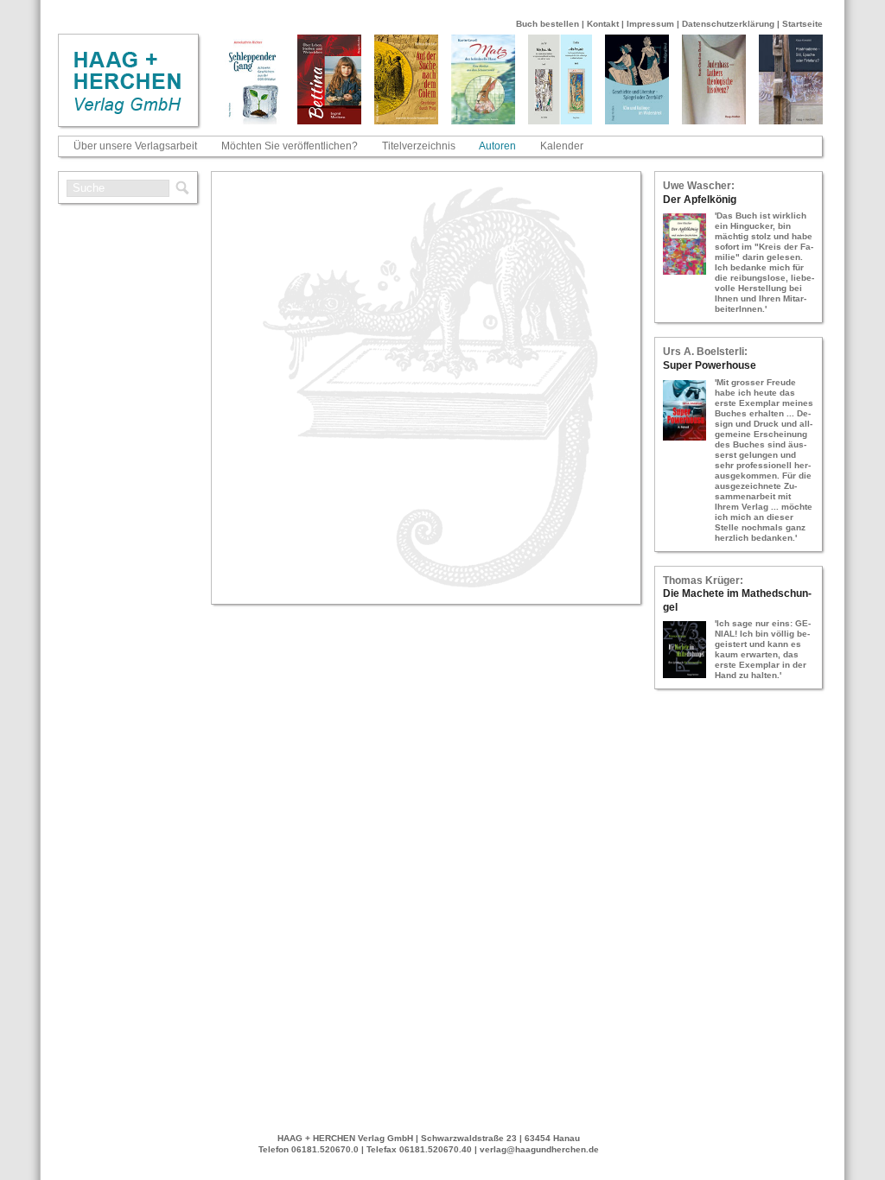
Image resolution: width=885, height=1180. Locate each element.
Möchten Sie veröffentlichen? (289, 146)
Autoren (497, 146)
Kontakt (603, 24)
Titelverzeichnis (418, 146)
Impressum (650, 24)
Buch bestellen (547, 24)
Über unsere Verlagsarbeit (135, 146)
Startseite (802, 24)
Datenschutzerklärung (728, 24)
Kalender (561, 146)
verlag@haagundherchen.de (539, 1149)
